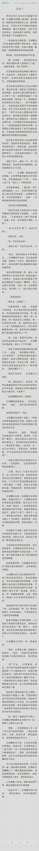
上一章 (4, 842)
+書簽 (27, 842)
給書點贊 (22, 3)
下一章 (35, 842)
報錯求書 (28, 3)
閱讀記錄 (34, 3)
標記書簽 (16, 3)
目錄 (19, 842)
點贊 (11, 842)
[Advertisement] (19, 819)
